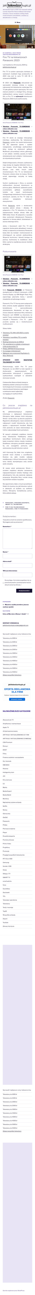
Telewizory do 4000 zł (10, 661)
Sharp (5, 870)
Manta (5, 787)
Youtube (5, 922)
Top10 (5, 911)
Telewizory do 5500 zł (10, 672)
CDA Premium (7, 742)
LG (4, 784)
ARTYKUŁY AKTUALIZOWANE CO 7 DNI (16, 735)
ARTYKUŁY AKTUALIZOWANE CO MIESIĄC (17, 738)
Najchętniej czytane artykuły (12, 802)
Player (5, 832)
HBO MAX (6, 765)
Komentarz (7, 526)
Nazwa (5, 552)
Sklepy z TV (6, 874)
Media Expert (7, 791)
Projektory (6, 847)
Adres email (7, 561)
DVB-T (5, 750)
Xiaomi (5, 919)
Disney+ (5, 746)
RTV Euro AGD (7, 859)
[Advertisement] (17, 1015)
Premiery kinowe (8, 840)
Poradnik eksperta (21, 502)
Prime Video (7, 844)
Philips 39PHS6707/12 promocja (13, 349)
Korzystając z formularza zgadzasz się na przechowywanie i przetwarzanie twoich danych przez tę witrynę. (18, 582)
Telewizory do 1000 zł (10, 638)
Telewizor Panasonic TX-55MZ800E (16, 126)
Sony (4, 885)
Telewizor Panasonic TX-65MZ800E (16, 131)
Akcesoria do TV (8, 720)
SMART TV (9, 504)
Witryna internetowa (10, 571)
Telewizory (18, 504)
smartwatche (7, 881)
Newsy (5, 810)
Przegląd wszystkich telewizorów (14, 855)
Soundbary (6, 889)
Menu (18, 22)
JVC (4, 776)
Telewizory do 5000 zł (10, 668)
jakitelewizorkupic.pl (12, 54)
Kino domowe (7, 780)
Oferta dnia (6, 814)
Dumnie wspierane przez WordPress (13, 1290)
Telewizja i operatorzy (10, 900)
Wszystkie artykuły (9, 915)
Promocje (6, 851)
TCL (4, 896)
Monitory (6, 799)
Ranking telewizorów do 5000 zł (13, 342)
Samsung (6, 862)
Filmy (4, 753)
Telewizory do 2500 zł (10, 649)
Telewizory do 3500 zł (10, 657)
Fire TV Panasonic (21, 508)
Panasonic (6, 142)
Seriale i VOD (7, 866)
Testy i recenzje (8, 907)
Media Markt (7, 795)
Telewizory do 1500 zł (10, 642)
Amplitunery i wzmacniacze (12, 723)
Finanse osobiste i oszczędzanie (13, 757)
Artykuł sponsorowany (10, 731)
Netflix (5, 806)
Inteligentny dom (8, 772)
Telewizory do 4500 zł (10, 664)
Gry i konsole (7, 761)
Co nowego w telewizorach (11, 351)
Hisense (5, 768)
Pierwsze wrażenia (9, 829)
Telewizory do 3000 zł (10, 653)
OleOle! (5, 817)
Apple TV (6, 727)
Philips (5, 825)
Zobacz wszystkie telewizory (12, 675)
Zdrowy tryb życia (8, 926)
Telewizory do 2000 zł (10, 646)
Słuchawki (6, 892)
